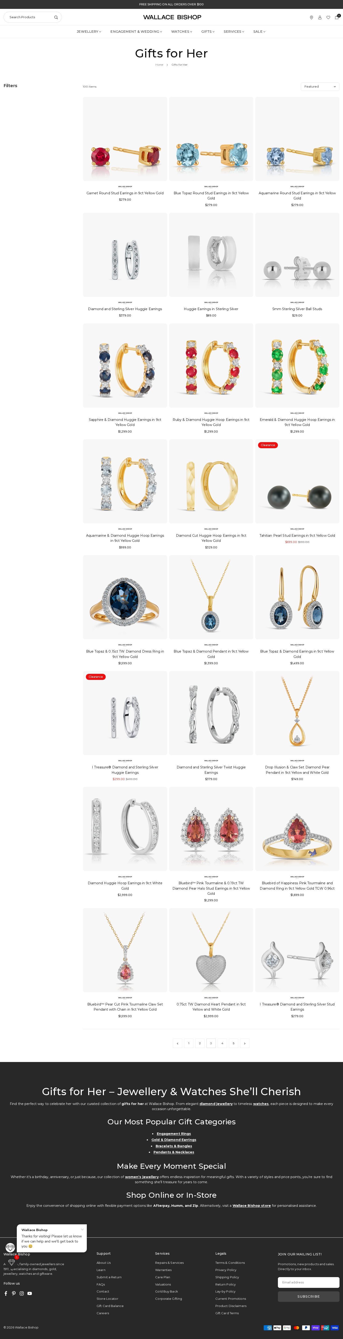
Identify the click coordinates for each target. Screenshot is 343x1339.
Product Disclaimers (230, 1306)
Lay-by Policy (225, 1291)
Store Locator (107, 1298)
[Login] (320, 17)
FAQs (101, 1284)
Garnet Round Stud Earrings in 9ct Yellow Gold (125, 193)
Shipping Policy (227, 1277)
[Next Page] (244, 1043)
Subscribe (309, 1296)
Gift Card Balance (110, 1306)
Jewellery (87, 31)
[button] (11, 1262)
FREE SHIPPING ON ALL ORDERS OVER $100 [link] (171, 4)
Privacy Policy (226, 1270)
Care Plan (162, 1277)
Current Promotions (230, 1298)
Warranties (163, 1270)
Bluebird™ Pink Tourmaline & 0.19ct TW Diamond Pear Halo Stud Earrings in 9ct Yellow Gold (211, 888)
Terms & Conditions (230, 1262)
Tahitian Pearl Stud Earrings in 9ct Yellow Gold (297, 535)
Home (159, 64)
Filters (10, 85)
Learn (101, 1270)
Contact (103, 1291)
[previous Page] (177, 1043)
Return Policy (225, 1284)
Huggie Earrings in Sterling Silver (211, 309)
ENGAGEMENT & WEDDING (134, 31)
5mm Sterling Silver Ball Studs (297, 309)
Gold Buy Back (166, 1291)
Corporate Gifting (168, 1298)
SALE (257, 31)
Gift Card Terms (227, 1313)
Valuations (163, 1284)
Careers (103, 1313)
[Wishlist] (328, 17)
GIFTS (206, 31)
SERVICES (232, 31)
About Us (104, 1262)
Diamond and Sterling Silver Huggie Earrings (125, 309)
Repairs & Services (169, 1262)
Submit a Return (109, 1277)
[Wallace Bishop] (172, 17)
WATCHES (180, 31)
